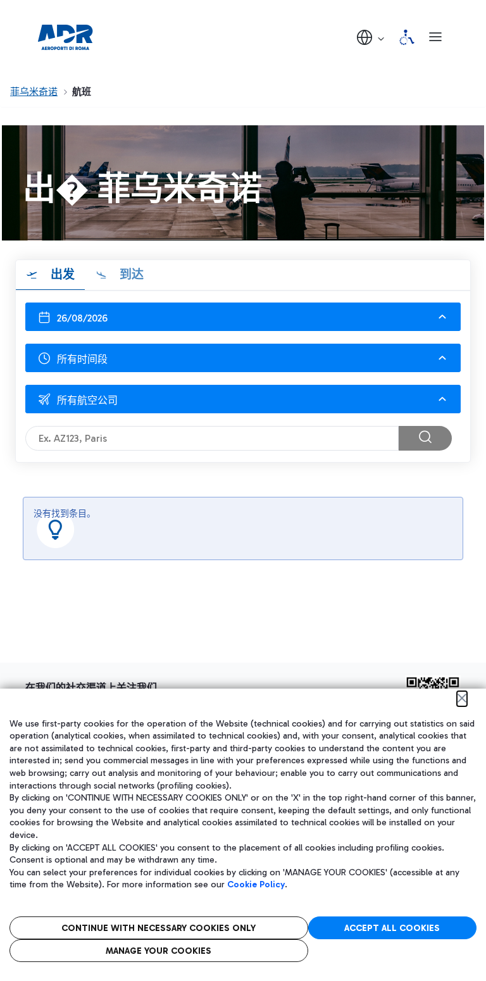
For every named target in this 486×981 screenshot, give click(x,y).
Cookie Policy (256, 884)
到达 (130, 274)
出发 (61, 274)
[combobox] (243, 358)
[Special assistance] (407, 37)
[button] (371, 37)
